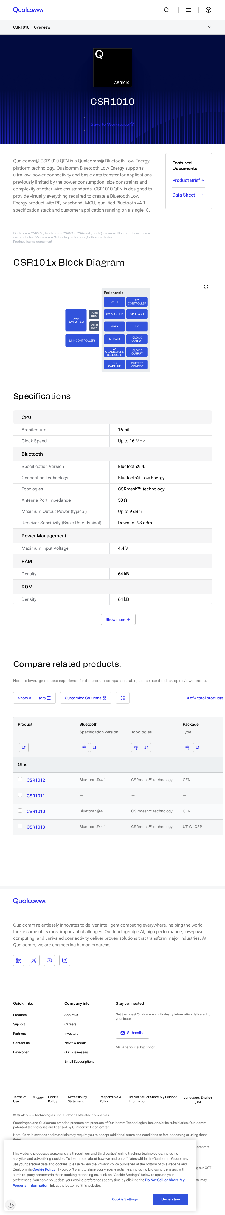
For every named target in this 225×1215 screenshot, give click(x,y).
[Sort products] (24, 747)
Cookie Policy (53, 1099)
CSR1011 (36, 795)
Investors (71, 1034)
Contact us (21, 1043)
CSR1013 (36, 827)
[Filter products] (84, 747)
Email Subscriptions (79, 1062)
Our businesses (76, 1052)
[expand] (206, 286)
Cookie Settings (125, 1199)
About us (71, 1015)
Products (20, 1015)
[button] (123, 27)
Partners (19, 1034)
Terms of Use (19, 1099)
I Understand (170, 1199)
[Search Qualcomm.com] (168, 10)
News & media (75, 1043)
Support (19, 1024)
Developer (21, 1052)
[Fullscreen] (123, 698)
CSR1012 (36, 780)
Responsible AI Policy (111, 1099)
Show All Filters (32, 698)
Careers (70, 1024)
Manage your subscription (135, 1047)
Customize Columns (83, 698)
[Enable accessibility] (10, 1205)
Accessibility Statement (77, 1099)
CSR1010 (36, 811)
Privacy (38, 1097)
